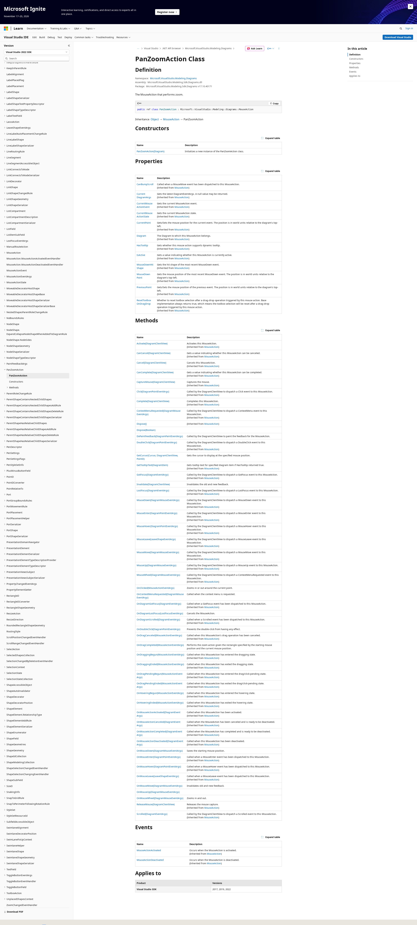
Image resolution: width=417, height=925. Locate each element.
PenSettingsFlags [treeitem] (16, 458)
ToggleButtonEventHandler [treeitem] (21, 881)
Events (352, 71)
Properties (354, 63)
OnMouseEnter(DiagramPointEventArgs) (158, 756)
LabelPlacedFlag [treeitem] (15, 80)
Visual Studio (151, 48)
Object (155, 119)
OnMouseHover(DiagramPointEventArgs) (159, 766)
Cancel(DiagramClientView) (151, 362)
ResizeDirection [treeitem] (15, 619)
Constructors (356, 58)
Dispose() (142, 423)
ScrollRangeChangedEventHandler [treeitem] (25, 643)
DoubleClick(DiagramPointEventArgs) (157, 442)
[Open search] (401, 28)
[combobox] (36, 52)
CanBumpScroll (145, 184)
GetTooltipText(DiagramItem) (152, 465)
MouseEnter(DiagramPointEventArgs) (157, 513)
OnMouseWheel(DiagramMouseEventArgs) (160, 798)
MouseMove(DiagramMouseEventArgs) (158, 552)
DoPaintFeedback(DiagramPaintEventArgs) (160, 436)
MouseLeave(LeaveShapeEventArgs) (156, 539)
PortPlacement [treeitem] (14, 512)
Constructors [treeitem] (16, 381)
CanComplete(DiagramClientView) (155, 372)
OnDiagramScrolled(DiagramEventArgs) (158, 619)
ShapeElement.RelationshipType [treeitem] (24, 714)
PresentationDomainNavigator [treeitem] (23, 542)
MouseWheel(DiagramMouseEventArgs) (158, 574)
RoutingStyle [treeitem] (13, 631)
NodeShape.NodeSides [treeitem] (19, 339)
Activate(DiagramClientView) (152, 343)
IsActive (141, 255)
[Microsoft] (6, 28)
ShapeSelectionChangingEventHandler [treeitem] (28, 774)
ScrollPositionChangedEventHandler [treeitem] (26, 637)
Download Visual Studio (398, 37)
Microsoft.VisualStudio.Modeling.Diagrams (208, 48)
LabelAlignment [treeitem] (15, 74)
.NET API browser (171, 48)
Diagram (141, 235)
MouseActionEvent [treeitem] (17, 270)
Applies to (354, 75)
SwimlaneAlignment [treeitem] (18, 827)
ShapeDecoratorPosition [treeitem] (20, 702)
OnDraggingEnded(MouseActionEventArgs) (160, 664)
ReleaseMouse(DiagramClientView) (156, 804)
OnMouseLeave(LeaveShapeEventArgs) (158, 776)
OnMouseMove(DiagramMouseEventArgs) (159, 785)
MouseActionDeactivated (150, 859)
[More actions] (279, 48)
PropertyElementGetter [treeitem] (19, 589)
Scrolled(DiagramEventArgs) (152, 813)
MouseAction (171, 119)
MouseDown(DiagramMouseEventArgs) (158, 500)
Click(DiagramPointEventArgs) (153, 391)
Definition (354, 54)
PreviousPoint (144, 287)
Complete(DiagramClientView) (153, 401)
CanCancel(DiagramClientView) (153, 353)
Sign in (409, 28)
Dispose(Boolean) (146, 430)
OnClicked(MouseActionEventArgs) (155, 587)
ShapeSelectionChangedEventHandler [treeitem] (27, 768)
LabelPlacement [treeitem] (15, 86)
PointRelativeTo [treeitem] (15, 488)
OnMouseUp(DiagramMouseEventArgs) (158, 791)
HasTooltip (142, 245)
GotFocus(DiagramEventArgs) (152, 474)
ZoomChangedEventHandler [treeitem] (22, 905)
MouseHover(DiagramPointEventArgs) (157, 526)
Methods (354, 67)
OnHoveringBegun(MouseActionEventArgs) (160, 693)
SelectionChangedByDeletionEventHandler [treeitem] (30, 661)
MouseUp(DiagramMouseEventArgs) (156, 565)
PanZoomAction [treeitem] (18, 375)
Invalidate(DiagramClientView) (153, 484)
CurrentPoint (144, 222)
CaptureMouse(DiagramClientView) (156, 381)
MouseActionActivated (149, 850)
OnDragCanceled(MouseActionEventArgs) (159, 635)
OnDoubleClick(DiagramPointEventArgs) (158, 629)
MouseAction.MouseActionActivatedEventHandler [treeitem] (33, 258)
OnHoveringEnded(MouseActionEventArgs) (160, 702)
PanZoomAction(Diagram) (150, 151)
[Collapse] (69, 45)
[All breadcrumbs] (138, 48)
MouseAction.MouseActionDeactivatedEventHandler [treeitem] (35, 264)
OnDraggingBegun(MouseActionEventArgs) (160, 654)
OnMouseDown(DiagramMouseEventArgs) (160, 750)
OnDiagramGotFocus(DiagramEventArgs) (159, 603)
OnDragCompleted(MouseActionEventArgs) (160, 644)
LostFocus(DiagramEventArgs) (153, 490)
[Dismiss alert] (410, 6)
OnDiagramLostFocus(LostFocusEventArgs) (160, 613)
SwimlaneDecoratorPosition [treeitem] (21, 833)
